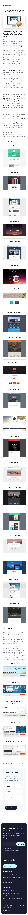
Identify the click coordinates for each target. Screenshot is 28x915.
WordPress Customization (11, 893)
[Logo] (7, 5)
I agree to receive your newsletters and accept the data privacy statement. (14, 850)
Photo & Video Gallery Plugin (13, 877)
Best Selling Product (10, 875)
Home (5, 10)
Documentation (7, 880)
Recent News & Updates (10, 896)
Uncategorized (13, 10)
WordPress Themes (8, 890)
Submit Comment (11, 808)
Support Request (8, 882)
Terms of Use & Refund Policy (13, 898)
